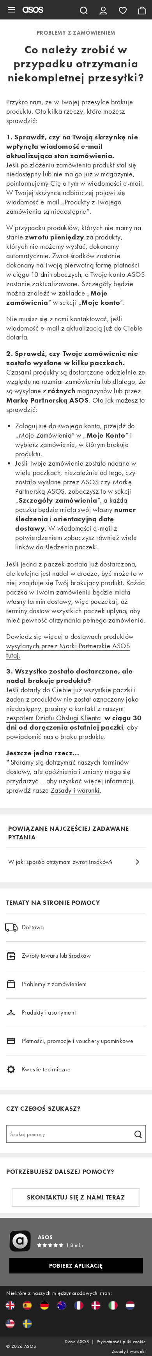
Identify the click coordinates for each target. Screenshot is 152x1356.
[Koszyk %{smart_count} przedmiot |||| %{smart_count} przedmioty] (142, 9)
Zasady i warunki (75, 790)
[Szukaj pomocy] (138, 1133)
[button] (10, 1305)
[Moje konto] (103, 9)
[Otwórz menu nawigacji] (11, 9)
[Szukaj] (84, 9)
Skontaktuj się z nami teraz (76, 1197)
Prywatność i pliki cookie (121, 1341)
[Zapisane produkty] (123, 9)
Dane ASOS (77, 1341)
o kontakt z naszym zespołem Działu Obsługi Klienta (65, 713)
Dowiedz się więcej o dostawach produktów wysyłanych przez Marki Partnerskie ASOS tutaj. (70, 646)
